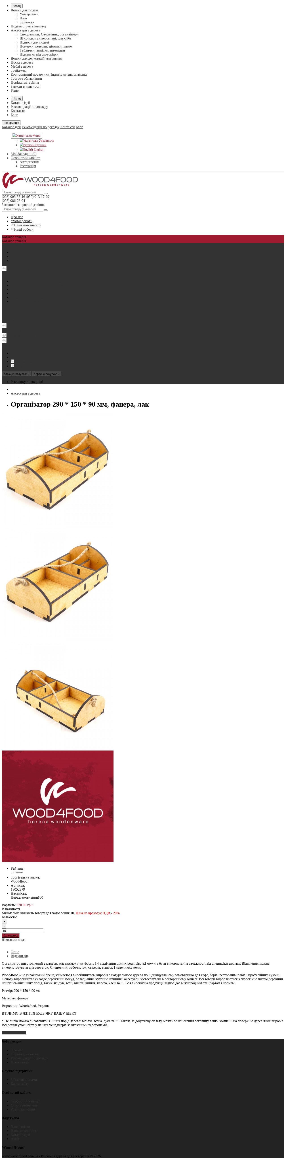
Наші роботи (24, 229)
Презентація (20, 1062)
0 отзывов (17, 872)
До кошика (11, 935)
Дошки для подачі (24, 10)
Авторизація (29, 162)
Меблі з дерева (22, 66)
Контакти (18, 111)
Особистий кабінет (25, 1101)
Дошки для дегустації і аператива (36, 58)
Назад (17, 6)
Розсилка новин (23, 1109)
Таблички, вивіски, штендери (42, 50)
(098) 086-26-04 (13, 201)
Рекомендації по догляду (29, 107)
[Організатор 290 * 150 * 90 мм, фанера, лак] (58, 523)
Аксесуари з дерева (25, 30)
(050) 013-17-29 (37, 197)
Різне (15, 90)
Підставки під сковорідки (39, 54)
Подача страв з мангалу (28, 26)
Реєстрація (28, 166)
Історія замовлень (24, 1105)
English (38, 149)
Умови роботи (21, 221)
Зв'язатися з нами (24, 1079)
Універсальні (29, 14)
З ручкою (27, 22)
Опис (15, 952)
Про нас (17, 217)
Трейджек (18, 70)
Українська (46, 140)
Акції (15, 1139)
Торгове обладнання (26, 78)
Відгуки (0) (19, 956)
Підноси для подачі (34, 42)
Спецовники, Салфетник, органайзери (49, 34)
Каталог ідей (20, 103)
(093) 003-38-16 (13, 197)
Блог (14, 115)
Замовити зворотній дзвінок (23, 205)
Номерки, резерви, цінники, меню (46, 46)
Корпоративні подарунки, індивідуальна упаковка (49, 74)
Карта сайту (20, 1084)
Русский (40, 145)
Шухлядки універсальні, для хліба (46, 38)
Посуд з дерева (22, 62)
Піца (23, 18)
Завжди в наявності (25, 86)
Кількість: (9, 917)
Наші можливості (27, 225)
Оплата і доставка (24, 1054)
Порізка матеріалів (25, 82)
